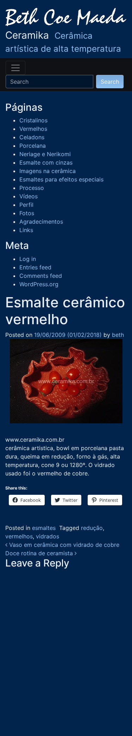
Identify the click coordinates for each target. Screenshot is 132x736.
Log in (27, 258)
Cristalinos (33, 120)
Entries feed (35, 267)
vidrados (47, 536)
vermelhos (19, 536)
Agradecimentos (41, 221)
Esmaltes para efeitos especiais (61, 179)
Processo (31, 187)
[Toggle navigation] (15, 68)
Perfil (26, 204)
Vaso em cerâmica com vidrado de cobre (63, 544)
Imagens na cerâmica (47, 170)
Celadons (31, 137)
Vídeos (28, 196)
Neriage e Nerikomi (45, 154)
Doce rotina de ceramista (40, 553)
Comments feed (40, 275)
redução (92, 527)
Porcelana (32, 145)
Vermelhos (33, 128)
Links (26, 229)
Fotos (26, 213)
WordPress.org (38, 284)
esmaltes (44, 527)
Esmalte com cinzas (46, 162)
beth (117, 334)
